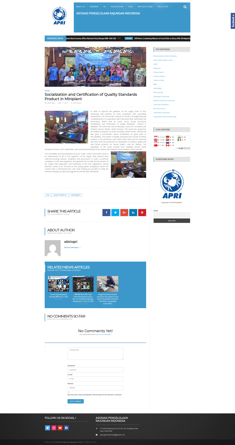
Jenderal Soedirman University (163, 100)
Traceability (75, 195)
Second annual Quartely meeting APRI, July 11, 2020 (58, 295)
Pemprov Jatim (158, 72)
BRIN (155, 84)
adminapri (51, 103)
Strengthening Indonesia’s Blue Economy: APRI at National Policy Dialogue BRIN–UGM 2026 (80, 38)
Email (155, 211)
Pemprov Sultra (158, 80)
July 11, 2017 (63, 103)
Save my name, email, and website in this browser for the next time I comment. (95, 395)
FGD (47, 195)
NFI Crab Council (159, 109)
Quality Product (60, 195)
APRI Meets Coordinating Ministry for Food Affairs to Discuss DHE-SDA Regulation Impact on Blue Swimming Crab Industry (172, 38)
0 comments (76, 103)
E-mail (70, 375)
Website (70, 384)
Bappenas (157, 68)
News (47, 90)
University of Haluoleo (161, 105)
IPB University (158, 92)
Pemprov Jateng (158, 76)
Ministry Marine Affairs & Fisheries (165, 56)
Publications (117, 6)
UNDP (155, 64)
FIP (104, 6)
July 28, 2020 (59, 299)
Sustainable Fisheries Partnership (164, 117)
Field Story (162, 6)
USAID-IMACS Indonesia (161, 113)
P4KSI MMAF (157, 88)
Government (124, 38)
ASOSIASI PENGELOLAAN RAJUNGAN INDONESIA (108, 13)
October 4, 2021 (107, 306)
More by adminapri (71, 247)
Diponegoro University (161, 96)
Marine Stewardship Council (163, 60)
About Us (80, 6)
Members (94, 6)
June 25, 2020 (83, 304)
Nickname (71, 366)
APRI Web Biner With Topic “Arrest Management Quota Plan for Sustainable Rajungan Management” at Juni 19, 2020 (83, 297)
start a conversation (103, 334)
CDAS (130, 6)
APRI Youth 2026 (145, 6)
